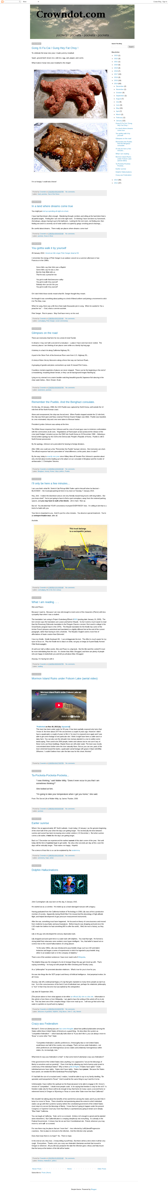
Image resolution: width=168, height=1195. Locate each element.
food (39, 194)
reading (40, 666)
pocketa (44, 194)
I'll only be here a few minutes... (51, 483)
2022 (116, 58)
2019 (116, 68)
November (120, 89)
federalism (47, 1161)
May (118, 108)
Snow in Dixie (48, 236)
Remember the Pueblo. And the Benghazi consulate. (63, 401)
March (118, 114)
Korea (52, 471)
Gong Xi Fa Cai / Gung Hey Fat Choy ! (55, 47)
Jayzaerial (65, 727)
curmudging (41, 321)
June (118, 105)
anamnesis (41, 390)
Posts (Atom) (46, 1172)
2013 (116, 180)
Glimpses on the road (44, 332)
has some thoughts (66, 1029)
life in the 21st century (53, 590)
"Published (40, 727)
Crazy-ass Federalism (45, 1023)
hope (47, 858)
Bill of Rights (74, 1067)
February (119, 117)
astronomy (41, 858)
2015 (116, 80)
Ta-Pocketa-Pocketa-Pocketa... (50, 775)
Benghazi (41, 471)
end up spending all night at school (55, 211)
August (119, 99)
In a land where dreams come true (52, 206)
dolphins (55, 1011)
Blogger (93, 1189)
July (117, 102)
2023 (116, 55)
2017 (116, 74)
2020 (116, 65)
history (47, 471)
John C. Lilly (71, 1011)
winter (52, 858)
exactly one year (53, 456)
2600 (75, 619)
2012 (116, 183)
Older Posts (102, 1169)
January (119, 121)
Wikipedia (81, 957)
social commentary (61, 321)
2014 (116, 83)
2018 (116, 71)
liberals (78, 1011)
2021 (116, 62)
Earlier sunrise (40, 823)
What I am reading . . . (45, 602)
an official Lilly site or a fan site (82, 997)
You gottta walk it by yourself (49, 248)
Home (69, 1169)
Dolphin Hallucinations (45, 869)
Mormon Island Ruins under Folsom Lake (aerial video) (65, 678)
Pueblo (67, 471)
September (120, 96)
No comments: (70, 192)
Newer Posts (36, 1169)
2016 (116, 77)
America (40, 1161)
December (120, 86)
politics (61, 471)
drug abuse (63, 1011)
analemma (76, 850)
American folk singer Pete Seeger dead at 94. (62, 253)
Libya (57, 471)
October (119, 92)
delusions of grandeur (45, 1011)
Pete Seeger (50, 321)
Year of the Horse (53, 194)
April (118, 111)
